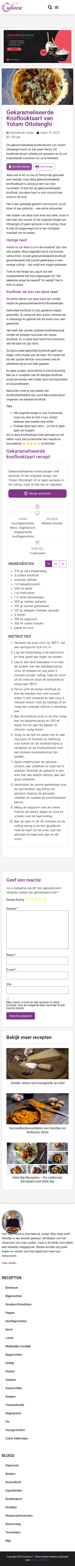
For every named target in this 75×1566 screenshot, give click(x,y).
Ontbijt (9, 1363)
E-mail (11, 969)
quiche (34, 247)
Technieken (13, 1532)
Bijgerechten (13, 1296)
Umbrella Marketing (40, 1560)
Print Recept (46, 166)
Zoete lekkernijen (16, 1438)
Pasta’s (10, 1371)
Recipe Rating (15, 899)
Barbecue (11, 1287)
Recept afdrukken (40, 493)
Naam (11, 955)
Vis (7, 1421)
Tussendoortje (14, 1405)
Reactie (12, 908)
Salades (10, 1380)
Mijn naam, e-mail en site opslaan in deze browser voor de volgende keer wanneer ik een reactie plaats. (35, 1005)
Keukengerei (13, 1499)
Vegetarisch (13, 1413)
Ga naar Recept (21, 166)
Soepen (10, 1396)
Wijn (8, 1541)
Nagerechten (13, 1354)
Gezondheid (13, 1482)
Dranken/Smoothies (18, 1304)
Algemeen (12, 1465)
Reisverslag (13, 1524)
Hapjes (10, 1313)
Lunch (9, 1338)
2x (55, 563)
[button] (57, 7)
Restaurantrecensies (19, 1515)
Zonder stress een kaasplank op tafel (38, 1083)
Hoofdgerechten (16, 1321)
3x (63, 563)
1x (48, 563)
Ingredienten (13, 1490)
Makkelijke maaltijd (18, 1346)
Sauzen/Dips (13, 1388)
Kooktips (11, 1507)
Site (8, 984)
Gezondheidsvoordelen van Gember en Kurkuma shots (37, 1130)
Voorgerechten (15, 1430)
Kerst (8, 1329)
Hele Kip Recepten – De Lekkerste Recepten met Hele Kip (37, 1179)
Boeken (10, 1473)
